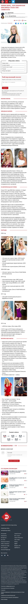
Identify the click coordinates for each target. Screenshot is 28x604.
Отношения (3, 533)
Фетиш (16, 541)
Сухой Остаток (17, 533)
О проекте (3, 590)
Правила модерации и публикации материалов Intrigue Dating (12, 593)
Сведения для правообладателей (8, 595)
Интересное (3, 537)
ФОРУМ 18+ (17, 547)
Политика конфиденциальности (8, 586)
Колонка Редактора (5, 549)
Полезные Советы (5, 541)
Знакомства (4, 535)
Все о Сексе (17, 535)
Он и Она (3, 539)
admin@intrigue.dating (5, 530)
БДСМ (15, 543)
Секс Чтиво (17, 539)
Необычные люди (5, 545)
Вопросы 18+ (17, 545)
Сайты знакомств (5, 543)
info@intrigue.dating (5, 528)
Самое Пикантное (18, 537)
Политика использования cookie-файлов (9, 597)
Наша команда (4, 599)
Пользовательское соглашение (7, 588)
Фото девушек (4, 547)
